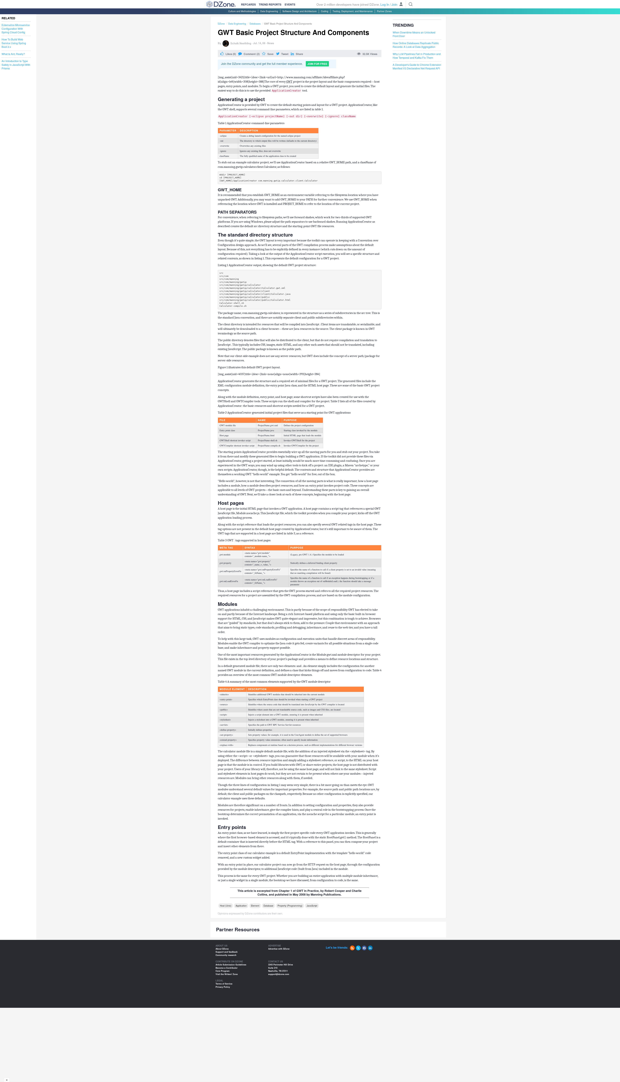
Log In (384, 4)
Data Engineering (269, 11)
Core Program (223, 970)
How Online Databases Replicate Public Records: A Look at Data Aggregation (416, 45)
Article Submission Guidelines (231, 964)
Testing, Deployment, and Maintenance (353, 11)
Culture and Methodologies (242, 11)
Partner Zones (384, 11)
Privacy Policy (223, 986)
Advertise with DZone (278, 948)
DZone (221, 23)
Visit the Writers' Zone (227, 974)
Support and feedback (227, 951)
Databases (255, 23)
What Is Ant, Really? (13, 54)
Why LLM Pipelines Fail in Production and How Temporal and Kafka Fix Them (417, 56)
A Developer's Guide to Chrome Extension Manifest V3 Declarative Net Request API (417, 66)
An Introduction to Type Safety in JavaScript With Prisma (16, 64)
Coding (324, 11)
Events (290, 4)
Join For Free (317, 64)
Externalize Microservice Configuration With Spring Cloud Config (16, 28)
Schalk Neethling (240, 43)
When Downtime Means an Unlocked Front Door (414, 34)
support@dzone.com (278, 974)
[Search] (410, 4)
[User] (401, 4)
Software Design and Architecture (299, 11)
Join (394, 4)
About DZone (222, 948)
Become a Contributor (227, 967)
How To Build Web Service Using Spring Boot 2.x (14, 43)
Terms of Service (224, 983)
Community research (226, 955)
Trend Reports (270, 4)
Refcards (248, 4)
